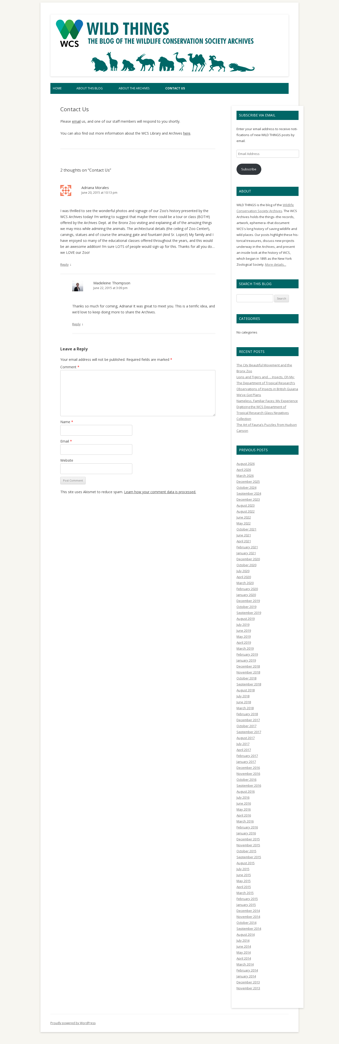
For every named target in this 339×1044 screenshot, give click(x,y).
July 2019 (243, 624)
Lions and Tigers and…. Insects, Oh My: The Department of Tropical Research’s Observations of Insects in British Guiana (267, 383)
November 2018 (248, 672)
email (76, 121)
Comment (69, 367)
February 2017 (247, 755)
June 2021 (244, 535)
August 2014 (246, 934)
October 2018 (246, 678)
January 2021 (246, 553)
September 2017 (249, 732)
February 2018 (247, 714)
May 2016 (244, 809)
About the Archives (134, 88)
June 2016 (244, 803)
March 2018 (245, 708)
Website (66, 460)
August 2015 (246, 863)
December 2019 (248, 600)
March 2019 (245, 648)
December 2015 (248, 839)
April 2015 (244, 887)
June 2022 (244, 517)
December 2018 (248, 666)
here (186, 133)
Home (57, 88)
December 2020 (248, 559)
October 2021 (246, 529)
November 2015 (248, 845)
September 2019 (249, 612)
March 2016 (245, 821)
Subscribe (248, 169)
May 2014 (244, 952)
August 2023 (246, 505)
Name (66, 421)
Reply (64, 264)
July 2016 (243, 797)
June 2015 (244, 875)
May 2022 (244, 523)
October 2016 (246, 779)
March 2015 (245, 893)
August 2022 (246, 511)
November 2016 (248, 773)
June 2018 (244, 702)
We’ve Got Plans (249, 395)
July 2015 (243, 869)
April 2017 (244, 749)
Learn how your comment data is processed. (160, 491)
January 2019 (246, 660)
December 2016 (248, 767)
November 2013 (248, 988)
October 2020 (246, 565)
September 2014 (249, 928)
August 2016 (246, 791)
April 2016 (244, 815)
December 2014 (248, 910)
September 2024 (249, 493)
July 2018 (243, 696)
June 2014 (244, 946)
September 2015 (249, 857)
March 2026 (245, 475)
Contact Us (175, 88)
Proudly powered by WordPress (73, 1023)
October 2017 (246, 726)
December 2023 (248, 499)
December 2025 (248, 481)
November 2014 (248, 916)
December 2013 (248, 982)
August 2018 (246, 690)
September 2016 (249, 785)
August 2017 (246, 738)
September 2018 (249, 684)
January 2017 (246, 761)
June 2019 (244, 630)
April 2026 (244, 469)
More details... (275, 264)
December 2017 (248, 720)
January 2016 (246, 833)
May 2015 (244, 881)
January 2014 (246, 976)
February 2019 (247, 654)
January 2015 (246, 904)
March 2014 (245, 964)
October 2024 (246, 487)
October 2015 (246, 851)
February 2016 (247, 827)
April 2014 (244, 958)
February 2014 (247, 970)
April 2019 (244, 642)
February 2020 (247, 589)
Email (66, 441)
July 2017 (243, 744)
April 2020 (244, 577)
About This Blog (89, 88)
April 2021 (244, 541)
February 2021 (247, 547)
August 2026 (246, 463)
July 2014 (243, 940)
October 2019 (246, 606)
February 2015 (247, 898)
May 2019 (244, 636)
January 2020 (246, 595)
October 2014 (246, 922)
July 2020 (243, 571)
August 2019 (246, 618)
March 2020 (245, 583)
